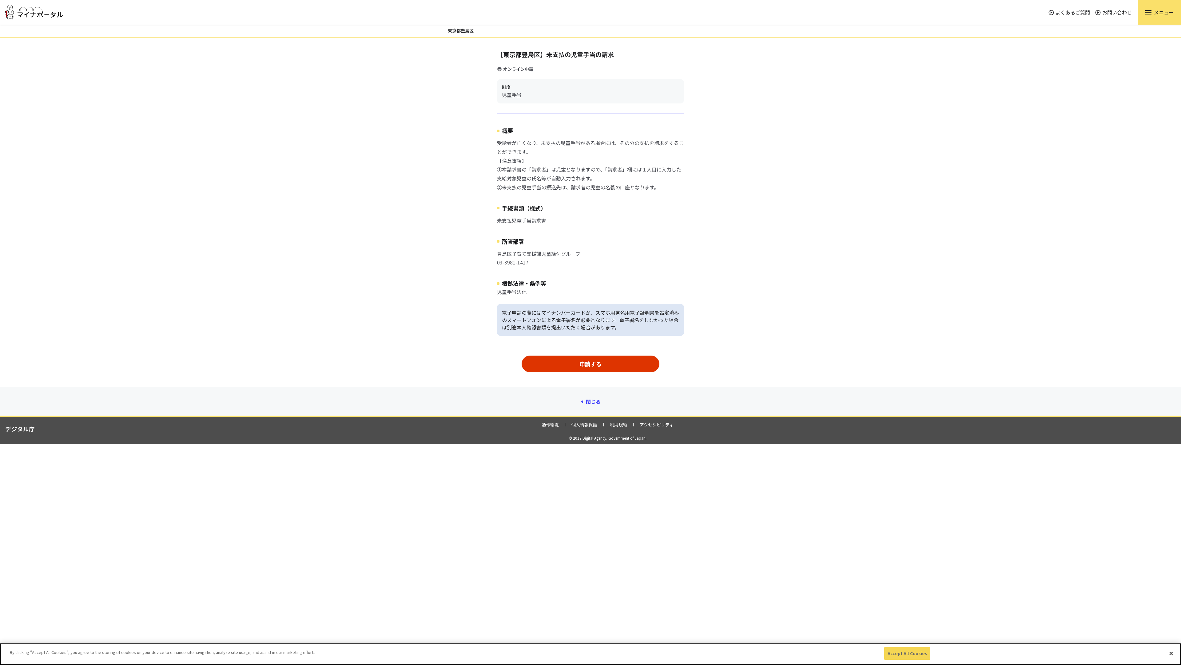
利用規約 (618, 424)
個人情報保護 (584, 424)
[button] (1159, 12)
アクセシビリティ (657, 424)
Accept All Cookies (907, 653)
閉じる (593, 401)
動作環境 (550, 424)
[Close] (1171, 653)
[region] (590, 654)
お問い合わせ (1117, 12)
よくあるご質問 (1073, 12)
